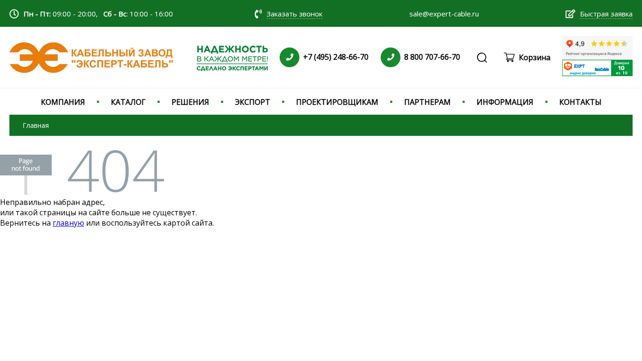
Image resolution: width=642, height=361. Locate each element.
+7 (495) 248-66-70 (335, 57)
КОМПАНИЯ (63, 102)
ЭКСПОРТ (252, 102)
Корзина (534, 57)
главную (68, 223)
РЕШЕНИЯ (190, 102)
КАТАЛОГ (128, 102)
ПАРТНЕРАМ (427, 102)
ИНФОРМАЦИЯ (505, 102)
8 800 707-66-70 (432, 57)
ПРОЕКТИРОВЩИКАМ (337, 102)
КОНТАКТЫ (580, 102)
